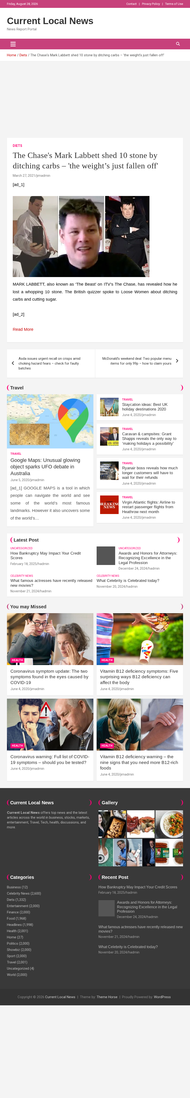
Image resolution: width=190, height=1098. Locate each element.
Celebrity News (21, 575)
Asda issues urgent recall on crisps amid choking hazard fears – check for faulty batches (49, 363)
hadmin (43, 564)
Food (11, 918)
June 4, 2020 (131, 415)
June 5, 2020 (19, 480)
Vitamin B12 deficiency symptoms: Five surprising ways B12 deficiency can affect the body (139, 677)
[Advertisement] (95, 96)
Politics (12, 943)
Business (14, 887)
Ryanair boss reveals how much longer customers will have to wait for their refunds (150, 473)
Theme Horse (107, 997)
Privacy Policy (151, 4)
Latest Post (26, 540)
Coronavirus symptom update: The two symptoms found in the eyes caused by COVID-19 (49, 677)
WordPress (162, 997)
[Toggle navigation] (13, 44)
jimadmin (43, 175)
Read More (23, 329)
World (11, 975)
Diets (17, 146)
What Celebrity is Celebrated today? (128, 580)
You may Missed (28, 606)
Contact (131, 4)
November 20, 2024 (111, 586)
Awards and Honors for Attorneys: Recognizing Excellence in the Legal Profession (148, 558)
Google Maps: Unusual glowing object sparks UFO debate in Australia (45, 466)
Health (17, 660)
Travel (17, 387)
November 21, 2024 (24, 591)
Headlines (14, 925)
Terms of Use (174, 4)
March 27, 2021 (24, 175)
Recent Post (115, 877)
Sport (11, 956)
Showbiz (13, 950)
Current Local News (50, 21)
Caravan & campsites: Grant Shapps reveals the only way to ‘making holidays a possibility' (149, 439)
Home (11, 937)
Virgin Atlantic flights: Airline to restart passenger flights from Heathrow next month (148, 507)
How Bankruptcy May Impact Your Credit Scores (138, 887)
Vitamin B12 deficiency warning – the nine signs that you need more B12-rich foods (139, 762)
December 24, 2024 (133, 568)
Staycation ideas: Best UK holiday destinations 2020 (145, 406)
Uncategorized (21, 548)
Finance (13, 912)
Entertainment (17, 906)
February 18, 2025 (23, 564)
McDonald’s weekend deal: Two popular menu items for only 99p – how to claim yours (136, 361)
